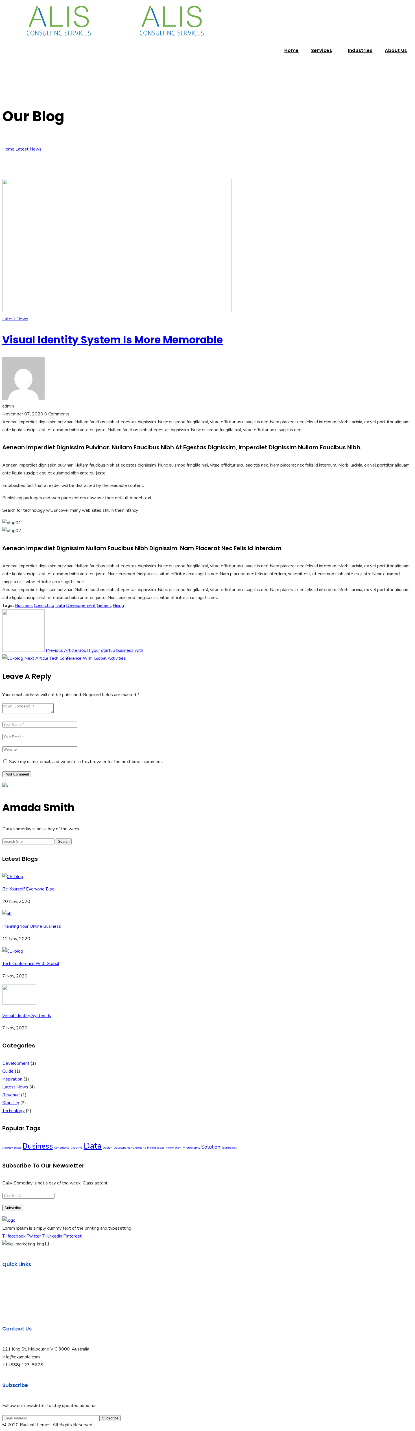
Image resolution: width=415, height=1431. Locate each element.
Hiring (118, 605)
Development (15, 1063)
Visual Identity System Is (26, 1015)
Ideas (160, 1147)
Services (321, 50)
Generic (104, 605)
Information (173, 1147)
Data (60, 605)
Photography (191, 1147)
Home (291, 50)
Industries (360, 50)
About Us (396, 50)
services (10, 1300)
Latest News (29, 149)
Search (63, 841)
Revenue (11, 1095)
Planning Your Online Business (31, 926)
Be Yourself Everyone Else (28, 889)
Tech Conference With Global (30, 963)
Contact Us (13, 1308)
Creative (76, 1147)
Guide (8, 1071)
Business (24, 605)
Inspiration (12, 1079)
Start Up (10, 1103)
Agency (7, 1147)
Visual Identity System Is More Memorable (112, 340)
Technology (13, 1111)
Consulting (44, 605)
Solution (210, 1147)
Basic (17, 1147)
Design (108, 1147)
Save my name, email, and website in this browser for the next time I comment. (86, 762)
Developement (81, 605)
